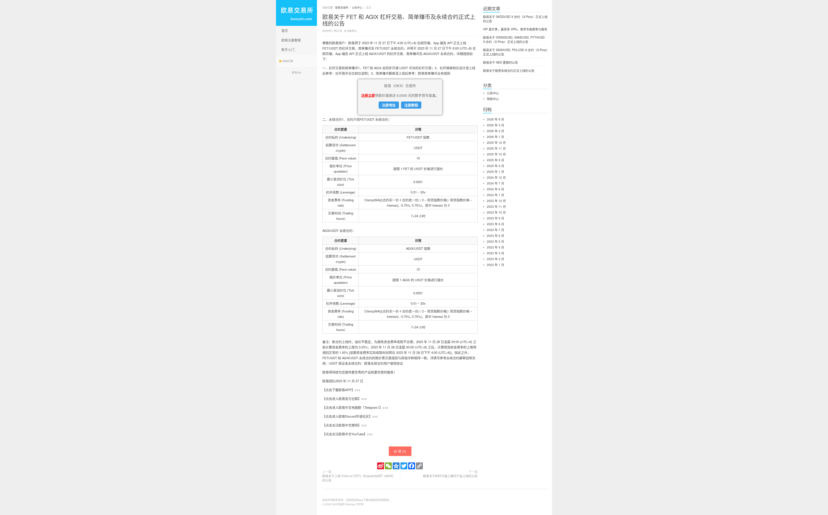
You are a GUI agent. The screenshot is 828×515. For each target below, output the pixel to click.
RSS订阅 (287, 61)
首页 (284, 30)
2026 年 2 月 (495, 131)
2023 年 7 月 (495, 230)
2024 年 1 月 (495, 195)
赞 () (402, 451)
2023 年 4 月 (495, 247)
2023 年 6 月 (495, 235)
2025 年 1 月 (495, 171)
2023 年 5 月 (495, 241)
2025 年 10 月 (496, 154)
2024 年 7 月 (495, 183)
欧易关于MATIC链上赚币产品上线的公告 (450, 476)
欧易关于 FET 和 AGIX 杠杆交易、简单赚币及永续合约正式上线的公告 (398, 19)
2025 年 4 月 (495, 166)
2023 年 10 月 (496, 212)
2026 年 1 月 (495, 136)
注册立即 (368, 95)
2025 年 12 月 (496, 142)
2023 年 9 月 (495, 218)
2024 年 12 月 (496, 177)
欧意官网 (378, 500)
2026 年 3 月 (495, 125)
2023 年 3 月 (495, 253)
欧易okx (296, 72)
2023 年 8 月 (495, 224)
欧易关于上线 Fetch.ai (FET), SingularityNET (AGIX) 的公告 (357, 478)
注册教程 (411, 105)
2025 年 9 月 (495, 160)
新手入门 (287, 49)
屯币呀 (360, 504)
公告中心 (357, 7)
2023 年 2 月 (495, 259)
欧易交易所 (296, 13)
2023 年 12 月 (496, 200)
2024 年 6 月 (495, 189)
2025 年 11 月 (496, 148)
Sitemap (350, 504)
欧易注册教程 (291, 40)
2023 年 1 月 (495, 264)
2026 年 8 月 (495, 119)
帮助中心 (493, 99)
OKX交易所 (338, 504)
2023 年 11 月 (496, 206)
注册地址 (389, 105)
